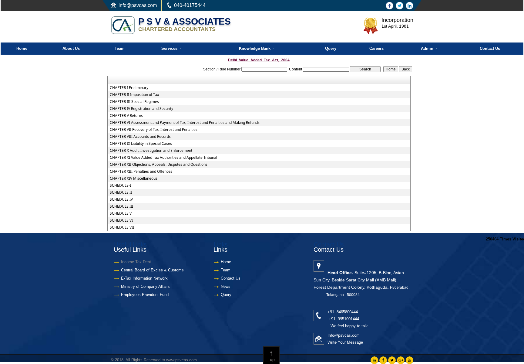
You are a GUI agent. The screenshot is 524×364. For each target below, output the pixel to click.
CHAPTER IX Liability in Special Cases (141, 143)
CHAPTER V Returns (126, 115)
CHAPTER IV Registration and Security (141, 108)
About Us (71, 48)
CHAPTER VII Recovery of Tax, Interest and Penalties (153, 129)
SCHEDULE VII (122, 227)
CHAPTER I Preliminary (129, 87)
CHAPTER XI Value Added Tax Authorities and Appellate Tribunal (163, 157)
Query (330, 48)
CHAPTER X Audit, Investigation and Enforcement (151, 150)
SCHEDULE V (121, 213)
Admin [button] (428, 48)
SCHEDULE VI (121, 220)
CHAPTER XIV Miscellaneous (133, 178)
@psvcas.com (141, 5)
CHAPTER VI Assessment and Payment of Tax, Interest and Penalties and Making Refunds (185, 122)
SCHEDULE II (121, 192)
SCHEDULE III (121, 206)
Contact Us (490, 48)
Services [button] (170, 48)
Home (21, 48)
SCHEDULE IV (121, 199)
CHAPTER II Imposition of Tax (134, 94)
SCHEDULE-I (120, 185)
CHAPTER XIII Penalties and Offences (141, 171)
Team (120, 48)
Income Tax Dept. (136, 262)
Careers (376, 48)
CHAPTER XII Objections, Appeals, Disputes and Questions (158, 164)
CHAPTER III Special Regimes (134, 101)
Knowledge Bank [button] (255, 48)
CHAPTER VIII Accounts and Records (140, 136)
